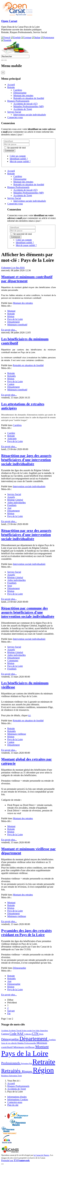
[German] (26, 37)
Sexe (9, 585)
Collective (28, 1034)
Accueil (11, 84)
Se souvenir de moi (16, 147)
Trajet (20, 1076)
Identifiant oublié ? (19, 158)
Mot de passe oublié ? (20, 161)
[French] (5, 37)
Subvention (13, 1076)
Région (10, 316)
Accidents (5, 1031)
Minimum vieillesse (16, 734)
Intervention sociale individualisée (29, 114)
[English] (16, 37)
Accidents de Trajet (22, 109)
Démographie (19, 92)
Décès (41, 1034)
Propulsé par (15, 1160)
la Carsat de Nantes (41, 1155)
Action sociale (27, 1031)
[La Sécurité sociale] (7, 1143)
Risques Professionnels (18, 101)
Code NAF (17, 1033)
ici (29, 715)
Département (13, 322)
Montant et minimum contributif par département (26, 279)
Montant (11, 311)
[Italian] (36, 37)
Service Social (14, 112)
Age (9, 508)
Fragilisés (11, 505)
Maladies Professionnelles (27, 1043)
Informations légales (17, 1096)
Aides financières (41, 1031)
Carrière (11, 433)
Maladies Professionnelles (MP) (28, 106)
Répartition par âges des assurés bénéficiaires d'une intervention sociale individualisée (26, 460)
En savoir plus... (9, 329)
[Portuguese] (47, 37)
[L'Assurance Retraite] (19, 1117)
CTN (35, 1033)
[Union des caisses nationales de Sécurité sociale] (10, 1152)
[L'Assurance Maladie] (18, 1125)
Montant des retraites (23, 95)
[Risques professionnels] (9, 1133)
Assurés (11, 497)
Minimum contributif (17, 324)
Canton (10, 384)
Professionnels (11, 1063)
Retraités (11, 376)
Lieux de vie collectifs (9, 1043)
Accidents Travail (15, 1031)
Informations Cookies (17, 1099)
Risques (27, 1071)
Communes (12, 660)
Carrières (17, 90)
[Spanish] (6, 40)
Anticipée (12, 438)
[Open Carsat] (17, 15)
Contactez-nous (14, 1102)
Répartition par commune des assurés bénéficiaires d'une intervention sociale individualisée (27, 612)
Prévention (25, 1063)
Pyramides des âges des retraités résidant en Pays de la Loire (26, 933)
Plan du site (12, 1105)
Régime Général (15, 500)
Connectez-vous (15, 117)
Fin (8, 1013)
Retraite (11, 87)
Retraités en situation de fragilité (28, 98)
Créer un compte (18, 156)
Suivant (11, 1010)
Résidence (5, 1076)
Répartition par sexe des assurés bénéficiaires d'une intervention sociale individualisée (26, 535)
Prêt (30, 1063)
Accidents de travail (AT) (25, 103)
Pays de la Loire (15, 319)
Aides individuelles (16, 502)
